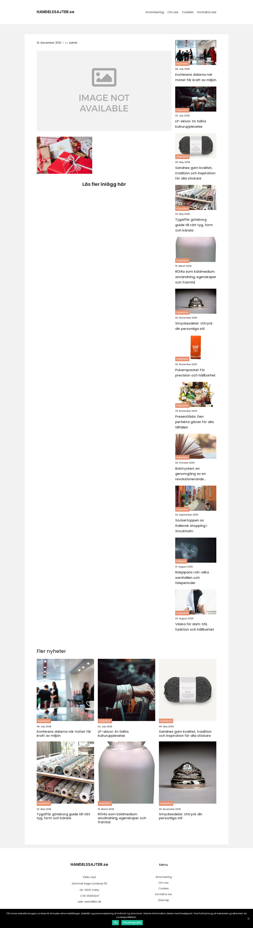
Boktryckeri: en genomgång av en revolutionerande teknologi (190, 474)
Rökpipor (181, 561)
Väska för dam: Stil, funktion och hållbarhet (194, 627)
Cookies (188, 12)
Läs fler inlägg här (104, 184)
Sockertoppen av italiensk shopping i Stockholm (191, 525)
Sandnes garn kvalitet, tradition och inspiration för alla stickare (195, 173)
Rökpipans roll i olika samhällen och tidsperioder (192, 577)
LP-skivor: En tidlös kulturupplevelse (190, 124)
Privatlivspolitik (132, 922)
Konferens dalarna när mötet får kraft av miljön (195, 77)
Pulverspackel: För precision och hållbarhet (195, 373)
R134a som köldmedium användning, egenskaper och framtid (195, 277)
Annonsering (154, 12)
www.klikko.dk (92, 901)
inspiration (182, 63)
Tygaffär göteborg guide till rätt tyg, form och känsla (194, 225)
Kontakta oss (206, 12)
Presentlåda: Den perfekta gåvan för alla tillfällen (194, 422)
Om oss (172, 12)
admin (73, 42)
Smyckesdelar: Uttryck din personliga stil (194, 326)
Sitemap (163, 900)
